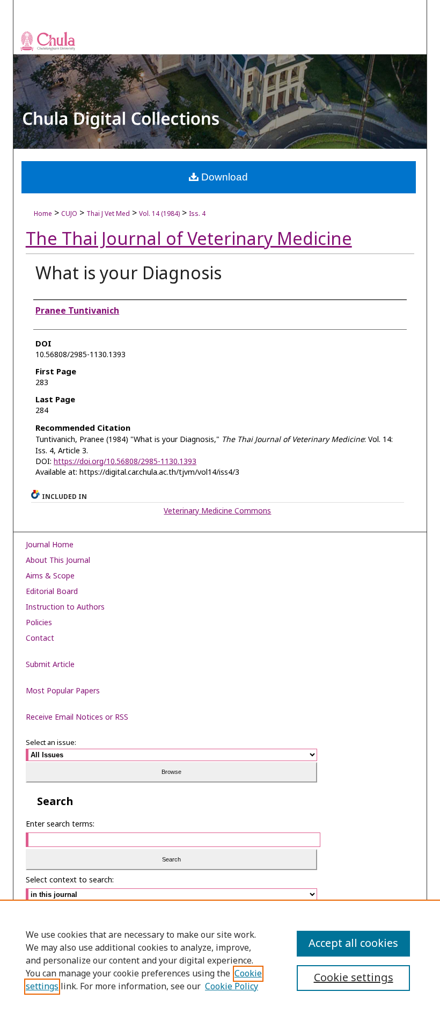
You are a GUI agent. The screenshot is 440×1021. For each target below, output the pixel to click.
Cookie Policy (231, 986)
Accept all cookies (353, 944)
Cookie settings (353, 978)
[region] (220, 960)
